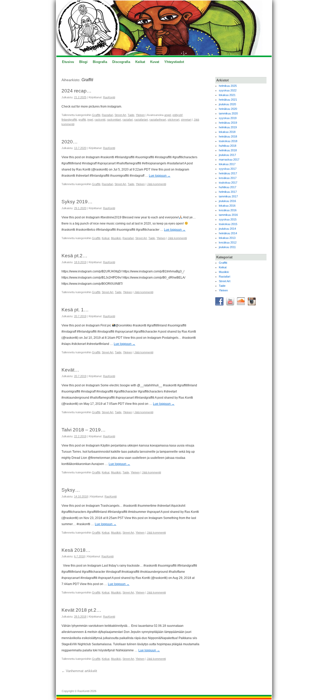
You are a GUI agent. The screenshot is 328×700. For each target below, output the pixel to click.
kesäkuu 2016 (228, 210)
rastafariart (141, 119)
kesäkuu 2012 (228, 242)
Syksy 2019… (77, 201)
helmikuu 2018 (228, 150)
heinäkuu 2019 (228, 122)
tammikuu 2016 (228, 214)
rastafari (127, 119)
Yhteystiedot (174, 62)
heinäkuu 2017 (228, 173)
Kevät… (70, 370)
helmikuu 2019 (228, 127)
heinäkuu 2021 (228, 99)
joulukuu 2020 (227, 104)
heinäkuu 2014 (228, 233)
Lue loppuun (159, 175)
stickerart (173, 119)
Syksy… (70, 490)
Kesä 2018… (75, 550)
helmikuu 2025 (228, 85)
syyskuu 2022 (228, 90)
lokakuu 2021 (227, 95)
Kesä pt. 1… (75, 309)
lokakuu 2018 (227, 131)
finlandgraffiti (69, 119)
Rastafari (107, 114)
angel (167, 114)
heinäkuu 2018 (228, 136)
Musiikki (116, 238)
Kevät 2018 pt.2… (81, 610)
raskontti (100, 119)
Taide (131, 114)
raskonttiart (114, 119)
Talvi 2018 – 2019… (83, 429)
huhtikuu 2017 (227, 187)
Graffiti (96, 114)
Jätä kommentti (156, 184)
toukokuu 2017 (228, 182)
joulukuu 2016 (227, 201)
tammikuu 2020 (228, 113)
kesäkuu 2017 (228, 177)
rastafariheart (157, 119)
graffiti (82, 119)
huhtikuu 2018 (227, 145)
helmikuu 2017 (228, 191)
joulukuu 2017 (227, 154)
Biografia (100, 62)
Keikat (140, 62)
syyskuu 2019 (228, 118)
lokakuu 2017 (227, 164)
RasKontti (109, 97)
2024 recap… (76, 90)
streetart (186, 119)
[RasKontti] (164, 28)
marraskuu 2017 (229, 159)
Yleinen (140, 114)
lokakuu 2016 (227, 205)
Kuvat (154, 62)
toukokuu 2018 (228, 141)
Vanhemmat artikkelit (79, 671)
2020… (69, 141)
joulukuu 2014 (227, 228)
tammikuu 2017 (228, 196)
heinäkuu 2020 (228, 108)
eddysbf (177, 114)
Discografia (121, 62)
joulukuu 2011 (227, 247)
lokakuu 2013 (227, 237)
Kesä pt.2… (74, 255)
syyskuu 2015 (228, 219)
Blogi (83, 62)
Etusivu (68, 62)
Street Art (120, 114)
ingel (90, 119)
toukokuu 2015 (228, 224)
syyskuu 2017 (228, 168)
